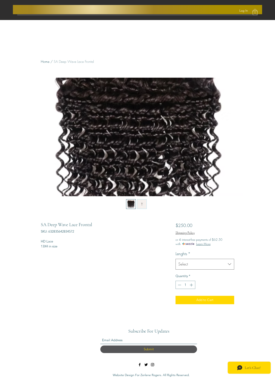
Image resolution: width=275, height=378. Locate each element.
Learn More (203, 244)
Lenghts (183, 253)
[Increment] (192, 285)
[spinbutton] (185, 285)
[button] (255, 12)
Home (45, 61)
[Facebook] (140, 365)
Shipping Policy (185, 233)
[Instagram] (152, 365)
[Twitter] (146, 365)
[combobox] (205, 264)
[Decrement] (179, 285)
